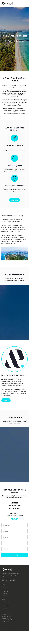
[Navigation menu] (27, 3)
